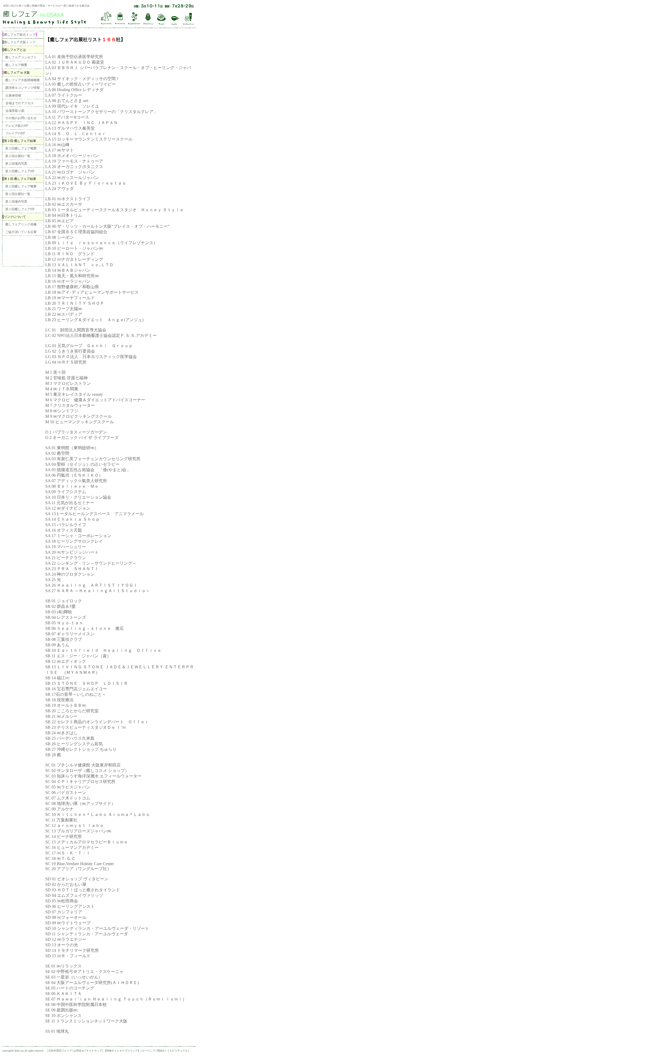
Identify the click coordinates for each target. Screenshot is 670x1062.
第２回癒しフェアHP (20, 171)
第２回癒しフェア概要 (21, 148)
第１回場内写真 (16, 201)
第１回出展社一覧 (17, 194)
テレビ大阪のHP (16, 125)
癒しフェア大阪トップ (19, 42)
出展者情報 (13, 95)
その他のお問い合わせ (21, 118)
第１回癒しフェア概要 (21, 186)
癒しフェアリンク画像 (21, 224)
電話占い (162, 1050)
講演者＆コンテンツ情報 (22, 88)
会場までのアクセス (19, 103)
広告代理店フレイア (60, 1050)
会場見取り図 (14, 111)
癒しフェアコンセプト (21, 57)
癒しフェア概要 (16, 65)
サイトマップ (94, 1050)
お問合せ (79, 1050)
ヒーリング (148, 1050)
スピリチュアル (178, 1050)
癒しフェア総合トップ (19, 34)
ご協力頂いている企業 (21, 232)
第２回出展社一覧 (17, 156)
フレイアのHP (15, 133)
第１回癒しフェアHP (20, 209)
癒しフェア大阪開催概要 (22, 80)
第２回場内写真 (16, 163)
